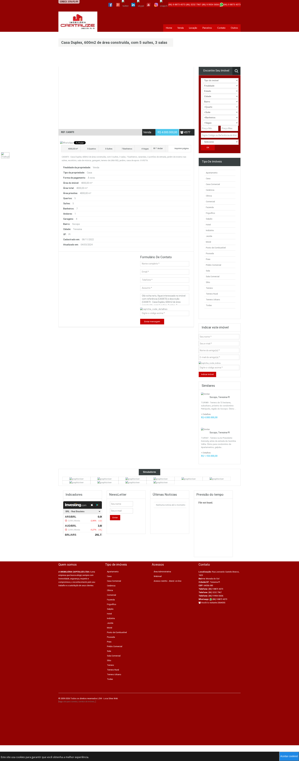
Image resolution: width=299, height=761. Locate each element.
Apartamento (212, 173)
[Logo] (77, 22)
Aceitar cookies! (289, 756)
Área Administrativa (162, 571)
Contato (221, 28)
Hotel (208, 224)
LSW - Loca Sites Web (108, 698)
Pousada (210, 253)
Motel (208, 242)
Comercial (210, 201)
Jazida (209, 236)
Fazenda (210, 207)
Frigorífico (210, 213)
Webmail (158, 576)
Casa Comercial (213, 184)
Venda (180, 28)
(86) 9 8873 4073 (219, 599)
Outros (234, 28)
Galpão (209, 219)
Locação (193, 28)
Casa (208, 178)
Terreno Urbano (213, 299)
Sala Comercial (212, 276)
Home (169, 28)
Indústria (210, 230)
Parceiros (207, 28)
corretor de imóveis (86, 702)
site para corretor (70, 702)
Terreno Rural (212, 294)
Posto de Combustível (216, 247)
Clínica (209, 196)
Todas (209, 305)
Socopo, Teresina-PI (220, 397)
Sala (208, 271)
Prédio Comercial (213, 265)
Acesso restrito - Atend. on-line (167, 581)
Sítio (208, 282)
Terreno (209, 288)
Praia (208, 259)
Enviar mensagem (152, 321)
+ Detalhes (206, 414)
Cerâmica (210, 190)
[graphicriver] (76, 478)
